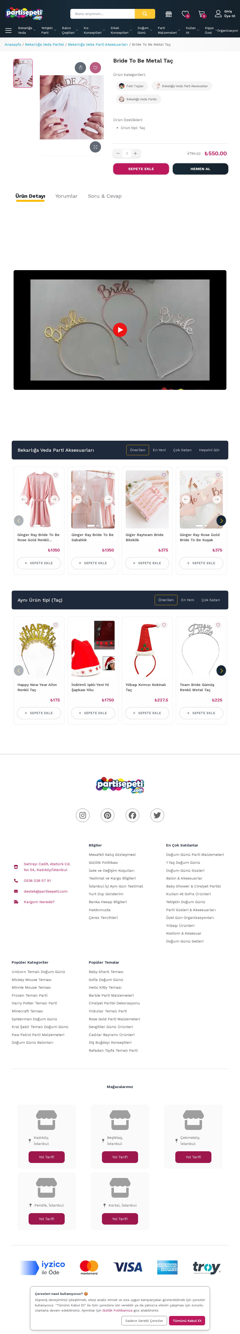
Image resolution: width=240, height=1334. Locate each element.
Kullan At (191, 30)
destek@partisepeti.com (46, 891)
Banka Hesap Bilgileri (108, 902)
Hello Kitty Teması (105, 987)
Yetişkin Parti (47, 30)
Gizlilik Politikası (103, 862)
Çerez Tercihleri (103, 917)
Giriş (228, 11)
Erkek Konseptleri (119, 30)
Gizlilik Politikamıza (117, 1310)
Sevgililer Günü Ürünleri (111, 1027)
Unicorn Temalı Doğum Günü (38, 971)
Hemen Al (200, 169)
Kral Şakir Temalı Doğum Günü (40, 1027)
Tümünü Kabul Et (187, 1321)
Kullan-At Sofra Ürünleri (188, 894)
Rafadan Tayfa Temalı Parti (113, 1050)
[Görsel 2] (43, 526)
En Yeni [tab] (159, 450)
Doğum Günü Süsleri (185, 870)
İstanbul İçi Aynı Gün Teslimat (116, 886)
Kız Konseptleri (92, 30)
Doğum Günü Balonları (32, 1042)
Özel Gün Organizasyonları (190, 917)
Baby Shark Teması (106, 971)
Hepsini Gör (209, 450)
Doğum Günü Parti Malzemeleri (195, 854)
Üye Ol (229, 16)
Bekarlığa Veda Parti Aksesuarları (98, 44)
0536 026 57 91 (37, 880)
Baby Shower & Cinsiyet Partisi (193, 886)
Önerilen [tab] (137, 450)
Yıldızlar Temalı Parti (108, 1011)
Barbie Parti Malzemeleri (111, 995)
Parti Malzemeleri (167, 30)
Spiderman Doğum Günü (34, 1019)
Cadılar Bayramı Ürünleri (112, 1034)
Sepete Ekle (141, 169)
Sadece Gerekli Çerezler (144, 1321)
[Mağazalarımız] (168, 14)
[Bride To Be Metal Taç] (23, 73)
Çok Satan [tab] (182, 450)
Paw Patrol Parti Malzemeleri (38, 1034)
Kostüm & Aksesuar (184, 933)
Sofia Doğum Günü (106, 979)
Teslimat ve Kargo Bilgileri (112, 878)
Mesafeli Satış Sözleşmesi (112, 854)
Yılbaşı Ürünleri (180, 925)
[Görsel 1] (37, 526)
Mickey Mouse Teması (32, 979)
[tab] (30, 196)
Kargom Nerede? (39, 902)
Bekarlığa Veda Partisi (44, 44)
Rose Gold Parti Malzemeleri (114, 1019)
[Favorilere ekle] (95, 67)
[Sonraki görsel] (54, 499)
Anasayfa (13, 44)
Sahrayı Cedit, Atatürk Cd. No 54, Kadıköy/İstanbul (47, 867)
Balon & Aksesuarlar (184, 878)
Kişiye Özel (209, 30)
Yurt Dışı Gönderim (106, 894)
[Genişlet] (95, 147)
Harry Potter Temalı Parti (34, 1003)
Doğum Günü (143, 30)
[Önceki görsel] (23, 499)
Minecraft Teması (27, 1011)
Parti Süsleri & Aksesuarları (191, 910)
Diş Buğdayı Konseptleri (110, 1042)
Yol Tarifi (46, 1157)
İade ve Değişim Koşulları (112, 870)
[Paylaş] (80, 67)
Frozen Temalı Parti (29, 995)
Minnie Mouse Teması (31, 987)
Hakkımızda (100, 910)
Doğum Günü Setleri (184, 941)
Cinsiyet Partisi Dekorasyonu (114, 1003)
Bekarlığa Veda (25, 30)
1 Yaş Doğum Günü (183, 862)
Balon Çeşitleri (68, 30)
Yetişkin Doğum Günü (185, 902)
